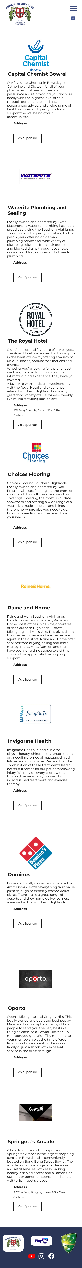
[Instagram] (41, 1256)
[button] (73, 17)
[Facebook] (51, 1256)
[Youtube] (32, 1256)
